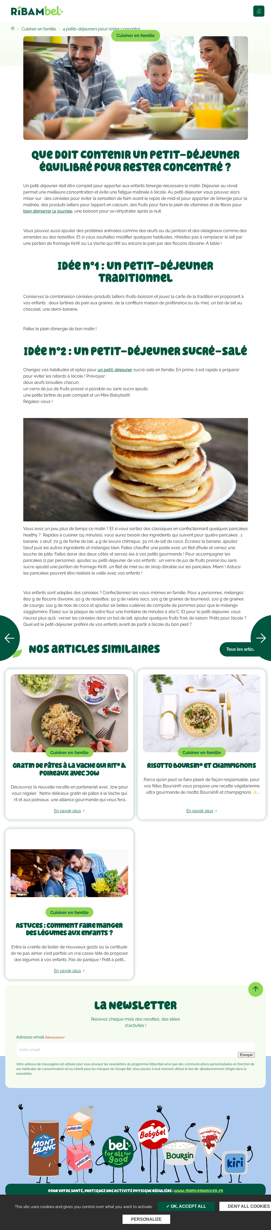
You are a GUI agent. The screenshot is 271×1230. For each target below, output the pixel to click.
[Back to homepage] (13, 28)
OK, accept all (188, 1206)
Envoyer (246, 1055)
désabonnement (212, 1069)
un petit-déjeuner (115, 369)
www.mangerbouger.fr (198, 1190)
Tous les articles (242, 649)
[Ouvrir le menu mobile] (258, 11)
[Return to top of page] (255, 989)
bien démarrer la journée (47, 211)
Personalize (146, 1219)
